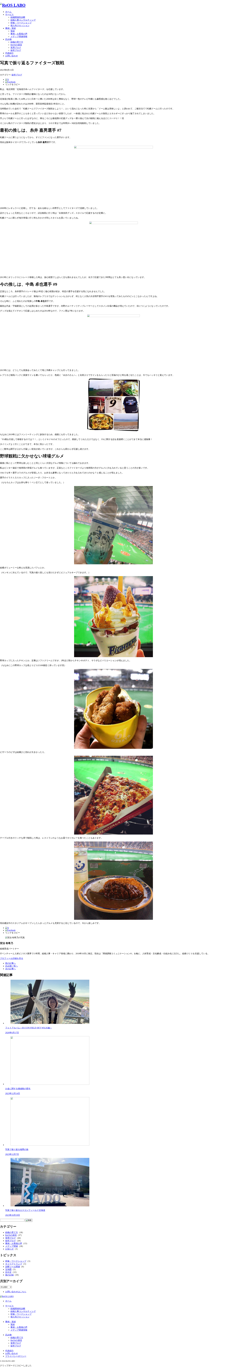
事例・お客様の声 (19, 34)
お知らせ (9, 1249)
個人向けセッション (20, 25)
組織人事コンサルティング (23, 20)
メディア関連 (11, 1246)
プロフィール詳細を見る (11, 958)
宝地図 (8, 1269)
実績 (13, 31)
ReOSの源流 (16, 45)
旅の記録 (9, 1275)
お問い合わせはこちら (15, 1292)
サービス (9, 14)
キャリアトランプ (13, 1264)
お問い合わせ (11, 56)
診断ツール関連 (12, 1267)
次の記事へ (10, 969)
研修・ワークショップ (21, 23)
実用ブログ (16, 47)
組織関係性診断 (18, 17)
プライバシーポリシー (15, 1356)
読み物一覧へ (11, 966)
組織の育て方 (17, 42)
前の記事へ (10, 963)
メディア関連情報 (19, 36)
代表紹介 (9, 53)
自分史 (8, 1272)
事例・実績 (10, 28)
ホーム (8, 12)
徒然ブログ (16, 50)
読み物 (8, 39)
